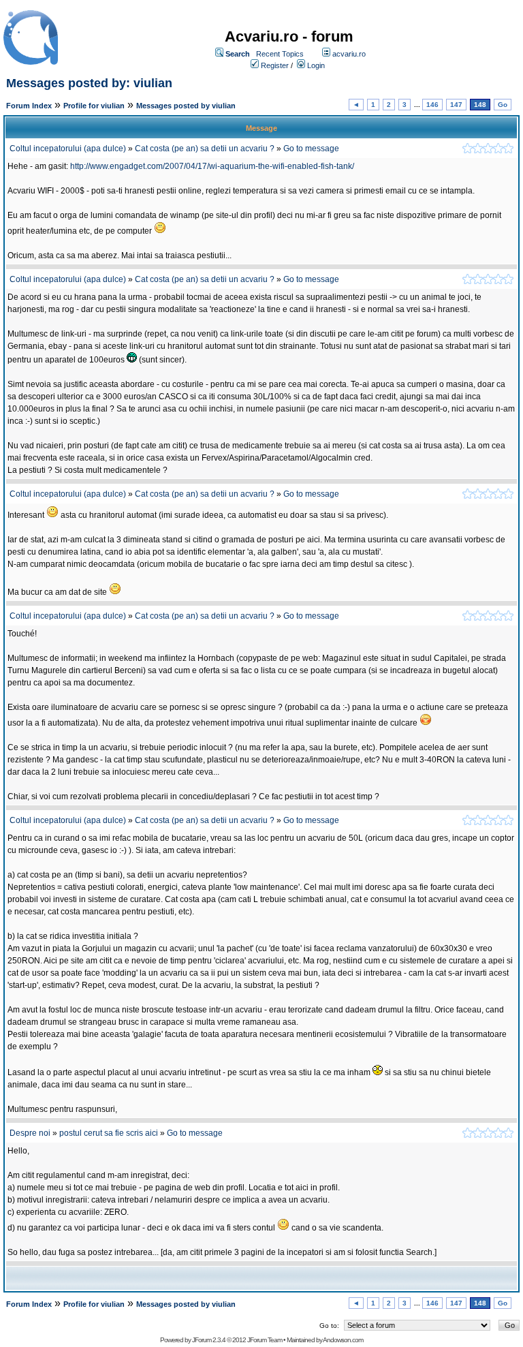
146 (432, 104)
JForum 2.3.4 (208, 1340)
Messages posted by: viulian (89, 83)
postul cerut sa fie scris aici (108, 1133)
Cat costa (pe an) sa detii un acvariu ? (204, 148)
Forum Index (29, 106)
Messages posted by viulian (186, 106)
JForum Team (264, 1340)
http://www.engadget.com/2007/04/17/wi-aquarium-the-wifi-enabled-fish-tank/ (212, 166)
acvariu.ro (349, 54)
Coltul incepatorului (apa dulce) (68, 148)
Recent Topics (280, 54)
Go (502, 104)
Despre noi (30, 1133)
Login (316, 65)
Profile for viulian (94, 106)
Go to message (311, 148)
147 (456, 104)
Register (275, 65)
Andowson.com (343, 1340)
